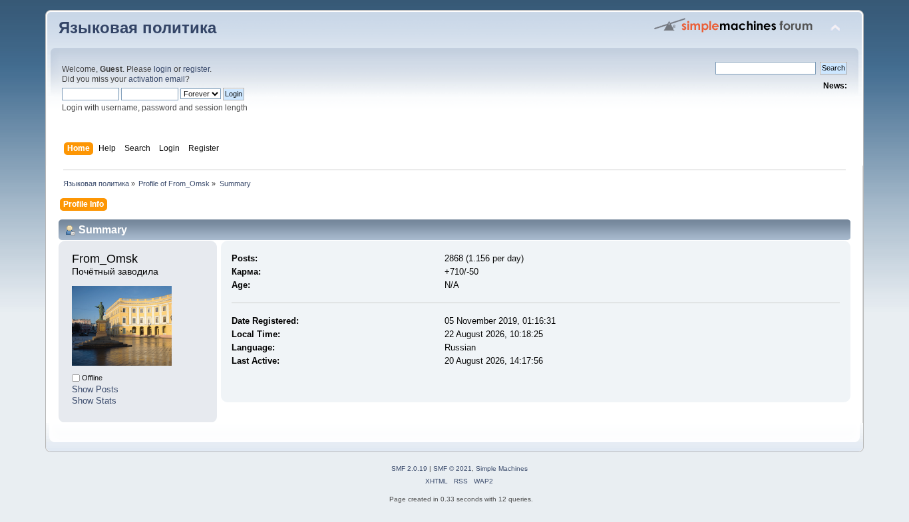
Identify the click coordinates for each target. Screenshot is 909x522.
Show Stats (94, 401)
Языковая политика (137, 28)
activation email (156, 79)
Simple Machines (502, 468)
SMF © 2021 (452, 468)
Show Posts (95, 389)
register (196, 69)
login (163, 69)
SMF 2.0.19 (409, 468)
